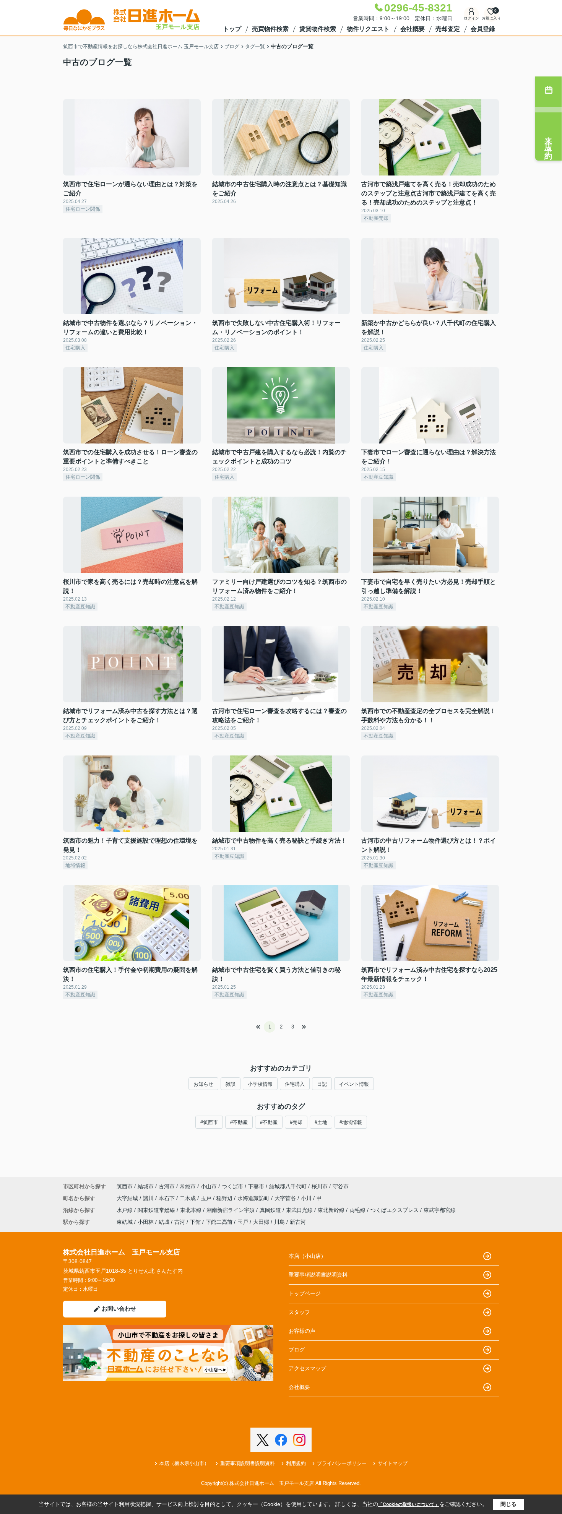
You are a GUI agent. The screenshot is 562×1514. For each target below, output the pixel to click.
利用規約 (296, 1463)
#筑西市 (209, 1122)
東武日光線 (300, 1210)
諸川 (149, 1198)
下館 (195, 1222)
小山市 (209, 1186)
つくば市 (232, 1186)
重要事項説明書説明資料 (318, 1275)
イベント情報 (354, 1084)
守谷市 (341, 1186)
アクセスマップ (307, 1368)
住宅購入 (295, 1084)
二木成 (188, 1198)
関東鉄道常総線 (157, 1210)
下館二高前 (219, 1222)
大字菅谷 (286, 1198)
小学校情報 (260, 1084)
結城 (164, 1222)
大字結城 (128, 1198)
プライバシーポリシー (342, 1463)
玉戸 (207, 1198)
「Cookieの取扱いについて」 (408, 1504)
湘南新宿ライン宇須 (231, 1210)
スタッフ (299, 1312)
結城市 (146, 1186)
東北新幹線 (332, 1210)
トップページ (305, 1293)
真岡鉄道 (271, 1210)
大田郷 (261, 1222)
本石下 (167, 1198)
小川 (307, 1198)
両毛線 (358, 1210)
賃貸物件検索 (317, 29)
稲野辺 (225, 1198)
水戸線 (125, 1210)
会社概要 (412, 29)
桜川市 (320, 1186)
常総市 (188, 1186)
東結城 (125, 1222)
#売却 (296, 1122)
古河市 (167, 1186)
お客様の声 (302, 1331)
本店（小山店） (307, 1256)
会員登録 (483, 29)
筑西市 (125, 1186)
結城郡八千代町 (288, 1186)
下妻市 (256, 1186)
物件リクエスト (368, 29)
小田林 (146, 1222)
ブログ (297, 1350)
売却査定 (447, 29)
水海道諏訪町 (254, 1198)
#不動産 (239, 1122)
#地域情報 (350, 1122)
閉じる (508, 1504)
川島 (279, 1222)
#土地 (321, 1122)
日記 (322, 1084)
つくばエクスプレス (395, 1210)
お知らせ (203, 1084)
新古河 (298, 1222)
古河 (179, 1222)
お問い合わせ (119, 1308)
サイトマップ (393, 1463)
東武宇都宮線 (440, 1210)
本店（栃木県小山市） (184, 1463)
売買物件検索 (270, 29)
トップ (232, 29)
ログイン (471, 18)
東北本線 (191, 1210)
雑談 (231, 1084)
